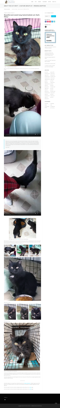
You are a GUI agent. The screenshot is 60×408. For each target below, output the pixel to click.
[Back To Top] (56, 403)
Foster (49, 1)
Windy (26, 216)
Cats (36, 1)
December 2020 (52, 91)
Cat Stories (46, 103)
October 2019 (52, 95)
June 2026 (46, 72)
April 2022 (51, 85)
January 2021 (47, 91)
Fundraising (52, 103)
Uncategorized (52, 106)
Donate (39, 1)
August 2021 (47, 88)
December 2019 (47, 95)
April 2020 (51, 94)
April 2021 (51, 89)
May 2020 (46, 94)
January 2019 (47, 98)
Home (32, 1)
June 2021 (51, 88)
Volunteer (45, 1)
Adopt (30, 387)
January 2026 (52, 72)
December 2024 (47, 76)
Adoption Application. (27, 383)
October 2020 (52, 92)
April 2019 (51, 97)
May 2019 (46, 97)
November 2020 (47, 92)
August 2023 (52, 79)
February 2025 (52, 75)
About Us (54, 1)
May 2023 (46, 82)
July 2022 (51, 83)
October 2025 (52, 73)
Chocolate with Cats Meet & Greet (50, 63)
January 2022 (47, 86)
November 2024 (52, 76)
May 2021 (46, 89)
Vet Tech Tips (52, 107)
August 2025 (47, 75)
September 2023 (47, 79)
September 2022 (47, 83)
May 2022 (46, 85)
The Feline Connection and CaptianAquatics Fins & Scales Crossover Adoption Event (49, 54)
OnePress (32, 405)
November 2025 (47, 73)
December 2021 (52, 86)
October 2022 (52, 82)
